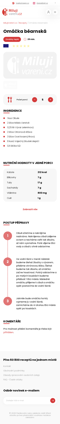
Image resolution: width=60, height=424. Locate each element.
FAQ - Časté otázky (12, 379)
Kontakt (7, 366)
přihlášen (8, 332)
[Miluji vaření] (12, 12)
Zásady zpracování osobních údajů (21, 375)
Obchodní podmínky (14, 370)
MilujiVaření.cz (10, 23)
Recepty (23, 23)
